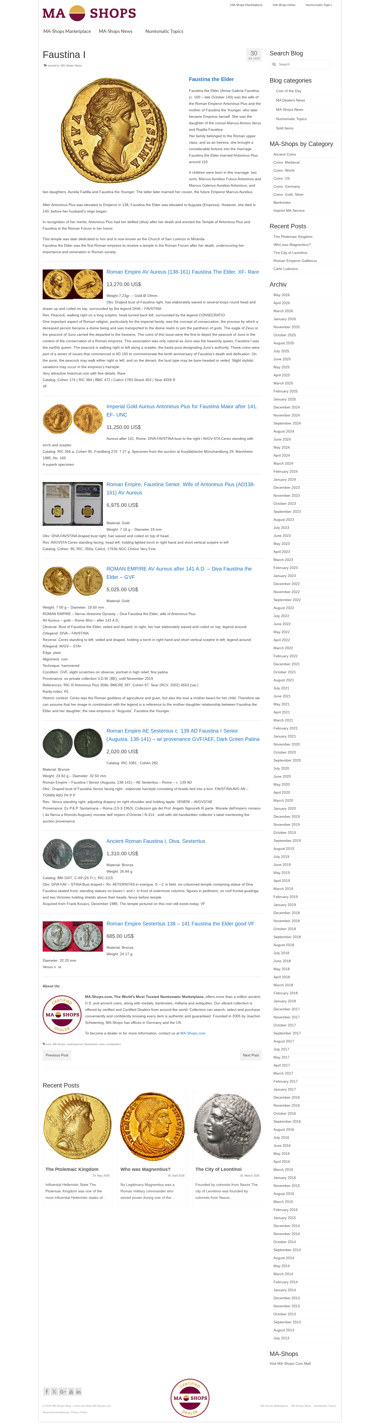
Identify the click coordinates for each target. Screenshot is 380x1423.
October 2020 (284, 752)
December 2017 (286, 1009)
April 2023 (281, 552)
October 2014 (284, 1242)
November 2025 (286, 327)
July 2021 (281, 688)
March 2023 (283, 560)
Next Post (251, 1055)
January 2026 (284, 319)
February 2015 (285, 1210)
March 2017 (283, 1073)
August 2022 (283, 608)
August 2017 (283, 1041)
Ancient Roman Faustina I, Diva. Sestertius (156, 841)
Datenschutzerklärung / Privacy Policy (65, 1412)
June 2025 (282, 359)
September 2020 (287, 760)
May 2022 (281, 632)
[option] (77, 1152)
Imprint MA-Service (289, 210)
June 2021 (282, 696)
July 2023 (281, 528)
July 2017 (281, 1049)
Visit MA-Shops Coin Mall (290, 1363)
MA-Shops (59, 1044)
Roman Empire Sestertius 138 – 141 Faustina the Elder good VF (180, 923)
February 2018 (285, 993)
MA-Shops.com (193, 1033)
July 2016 (281, 1137)
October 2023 (284, 503)
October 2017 (284, 1025)
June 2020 (282, 776)
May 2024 (281, 447)
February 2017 (285, 1081)
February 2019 (285, 897)
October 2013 (284, 1314)
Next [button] (257, 1155)
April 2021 (281, 712)
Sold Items (284, 128)
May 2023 (281, 544)
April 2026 (281, 303)
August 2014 (283, 1258)
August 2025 (283, 343)
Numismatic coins (94, 1044)
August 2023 (283, 519)
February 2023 (285, 568)
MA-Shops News (71, 65)
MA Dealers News (290, 100)
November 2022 (286, 592)
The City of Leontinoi (290, 253)
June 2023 (282, 536)
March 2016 (283, 1169)
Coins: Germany (286, 186)
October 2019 (284, 832)
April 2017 (281, 1065)
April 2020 (281, 792)
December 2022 (286, 584)
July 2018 (281, 953)
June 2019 (282, 865)
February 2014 (285, 1282)
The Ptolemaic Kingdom (293, 237)
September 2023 (287, 511)
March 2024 (283, 463)
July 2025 (281, 351)
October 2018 (284, 929)
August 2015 (283, 1194)
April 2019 (281, 881)
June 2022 (282, 624)
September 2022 (287, 600)
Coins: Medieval (286, 162)
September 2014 (287, 1250)
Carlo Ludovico (285, 269)
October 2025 (284, 335)
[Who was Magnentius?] (77, 1126)
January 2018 (284, 1001)
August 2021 (283, 680)
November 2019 (286, 824)
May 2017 (281, 1057)
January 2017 (284, 1089)
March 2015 (283, 1202)
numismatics (113, 1044)
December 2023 (286, 487)
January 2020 (284, 808)
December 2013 (286, 1298)
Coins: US (281, 178)
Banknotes (282, 202)
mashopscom (75, 1044)
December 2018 (286, 913)
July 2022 (281, 616)
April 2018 (281, 977)
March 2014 (283, 1274)
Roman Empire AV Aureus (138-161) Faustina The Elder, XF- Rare (183, 272)
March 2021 (283, 720)
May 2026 (281, 295)
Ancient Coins (284, 154)
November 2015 (286, 1186)
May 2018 (281, 969)
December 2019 (286, 816)
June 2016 (282, 1145)
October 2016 (284, 1113)
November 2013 (286, 1306)
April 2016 (281, 1161)
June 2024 (282, 439)
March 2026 (283, 311)
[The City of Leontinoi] (152, 1126)
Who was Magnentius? (292, 245)
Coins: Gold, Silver (288, 194)
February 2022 (285, 656)
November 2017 (286, 1017)
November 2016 (286, 1105)
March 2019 (283, 889)
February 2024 (285, 471)
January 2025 (284, 399)
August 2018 (283, 945)
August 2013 (283, 1330)
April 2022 (281, 640)
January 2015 (284, 1218)
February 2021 (285, 728)
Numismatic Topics (291, 119)
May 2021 (281, 704)
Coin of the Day (288, 91)
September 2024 (287, 423)
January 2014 (284, 1290)
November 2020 (286, 744)
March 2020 (283, 800)
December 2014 (286, 1226)
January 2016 (284, 1178)
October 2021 (284, 672)
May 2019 (281, 873)
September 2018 (287, 937)
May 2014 (281, 1266)
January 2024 (284, 479)
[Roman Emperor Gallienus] (227, 1126)
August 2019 (283, 848)
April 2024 (281, 455)
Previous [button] (47, 1155)
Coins (48, 1044)
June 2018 (282, 961)
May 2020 (281, 784)
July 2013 (281, 1338)
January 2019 (284, 905)
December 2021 (286, 664)
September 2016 (287, 1121)
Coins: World (283, 170)
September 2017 (287, 1033)
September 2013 (287, 1322)
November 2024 (286, 415)
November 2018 (286, 921)
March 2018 (283, 985)
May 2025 (281, 367)
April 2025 (281, 375)
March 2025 (283, 383)
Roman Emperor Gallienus (295, 261)
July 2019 (281, 857)
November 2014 (286, 1234)
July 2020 (281, 768)
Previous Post (57, 1055)
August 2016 (283, 1129)
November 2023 (286, 495)
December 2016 (286, 1097)
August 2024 (283, 431)
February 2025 (285, 391)
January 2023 (284, 576)
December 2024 (286, 407)
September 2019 (287, 840)
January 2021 (284, 736)
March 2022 (283, 648)
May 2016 (281, 1153)
